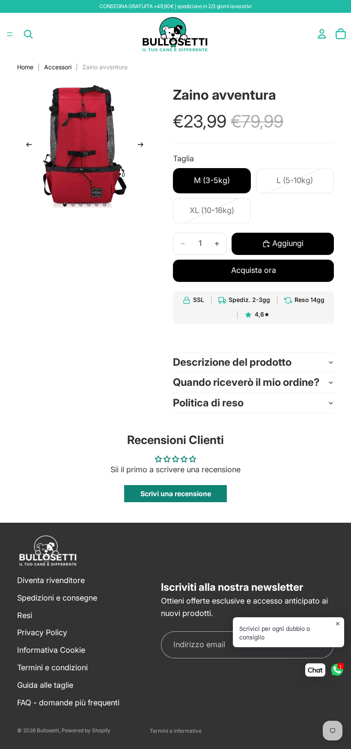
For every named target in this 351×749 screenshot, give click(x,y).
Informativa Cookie (51, 649)
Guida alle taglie (45, 685)
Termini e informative (176, 731)
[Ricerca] (28, 34)
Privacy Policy (42, 632)
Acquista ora (253, 270)
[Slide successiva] (143, 146)
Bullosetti (48, 730)
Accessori (57, 67)
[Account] (321, 33)
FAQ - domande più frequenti (68, 702)
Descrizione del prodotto (232, 362)
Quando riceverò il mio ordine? (246, 382)
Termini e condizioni (52, 667)
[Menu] (10, 34)
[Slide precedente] (26, 146)
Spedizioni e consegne (57, 597)
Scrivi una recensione (175, 493)
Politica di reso (208, 403)
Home (25, 67)
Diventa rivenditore (51, 580)
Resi (24, 615)
